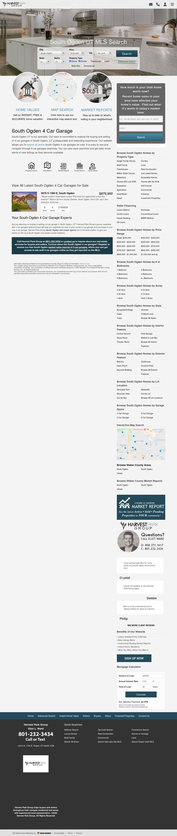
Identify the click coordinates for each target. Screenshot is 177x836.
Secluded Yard (123, 389)
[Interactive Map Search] (141, 444)
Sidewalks (145, 389)
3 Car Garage (123, 413)
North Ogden (122, 469)
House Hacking (123, 218)
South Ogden (147, 469)
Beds (41, 58)
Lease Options (123, 209)
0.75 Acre (145, 294)
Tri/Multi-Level (147, 314)
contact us (69, 241)
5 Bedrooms (122, 278)
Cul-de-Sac (122, 397)
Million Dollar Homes (126, 173)
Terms (70, 833)
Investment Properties (150, 198)
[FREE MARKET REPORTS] (97, 87)
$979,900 (106, 193)
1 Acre (120, 298)
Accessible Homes (149, 177)
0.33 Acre (145, 289)
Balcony (120, 361)
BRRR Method (147, 218)
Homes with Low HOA (126, 181)
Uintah (120, 473)
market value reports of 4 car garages (67, 247)
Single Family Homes (126, 160)
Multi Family (122, 165)
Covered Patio (147, 365)
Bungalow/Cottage (125, 309)
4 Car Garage (147, 413)
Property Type (75, 58)
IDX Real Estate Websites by (24, 833)
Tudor (119, 318)
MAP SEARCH (62, 109)
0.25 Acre (121, 289)
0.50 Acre (121, 294)
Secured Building (124, 369)
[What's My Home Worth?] (93, 167)
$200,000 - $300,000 (150, 237)
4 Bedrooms (146, 274)
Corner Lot (145, 393)
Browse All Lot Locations (151, 397)
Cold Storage (147, 333)
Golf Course (146, 185)
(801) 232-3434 (52, 241)
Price (71, 49)
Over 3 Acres (147, 298)
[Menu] (172, 4)
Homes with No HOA (150, 181)
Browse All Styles (148, 318)
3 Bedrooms (122, 274)
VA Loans (121, 222)
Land (106, 61)
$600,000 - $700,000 (150, 246)
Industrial (145, 194)
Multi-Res (75, 65)
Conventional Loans (149, 214)
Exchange (145, 209)
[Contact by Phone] (158, 4)
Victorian (145, 309)
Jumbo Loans (123, 214)
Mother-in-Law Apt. (149, 337)
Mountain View (123, 393)
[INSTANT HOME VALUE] (28, 87)
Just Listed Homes (149, 173)
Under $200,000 (124, 237)
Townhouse (95, 61)
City (41, 49)
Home (74, 61)
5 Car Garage (123, 417)
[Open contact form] (151, 4)
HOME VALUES (27, 109)
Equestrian (121, 185)
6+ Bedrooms (147, 278)
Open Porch (122, 365)
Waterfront (121, 177)
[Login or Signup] (165, 4)
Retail (119, 198)
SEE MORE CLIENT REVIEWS (140, 625)
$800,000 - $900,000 (150, 250)
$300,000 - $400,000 (126, 241)
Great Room (122, 337)
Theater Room (123, 341)
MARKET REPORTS (96, 109)
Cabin (119, 314)
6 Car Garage (147, 417)
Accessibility (59, 833)
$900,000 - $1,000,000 (127, 254)
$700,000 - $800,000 (126, 250)
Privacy (79, 833)
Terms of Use (85, 263)
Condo (83, 61)
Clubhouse (145, 361)
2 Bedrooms (146, 269)
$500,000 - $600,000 (126, 246)
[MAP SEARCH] (62, 87)
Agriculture (121, 189)
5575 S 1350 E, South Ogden (58, 193)
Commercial (88, 65)
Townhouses (122, 169)
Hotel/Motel (122, 194)
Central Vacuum (124, 333)
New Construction (149, 169)
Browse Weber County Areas (134, 465)
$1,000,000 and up (149, 254)
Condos (144, 160)
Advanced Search (127, 61)
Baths (57, 58)
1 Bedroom (122, 269)
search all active (36, 144)
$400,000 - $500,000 (150, 241)
